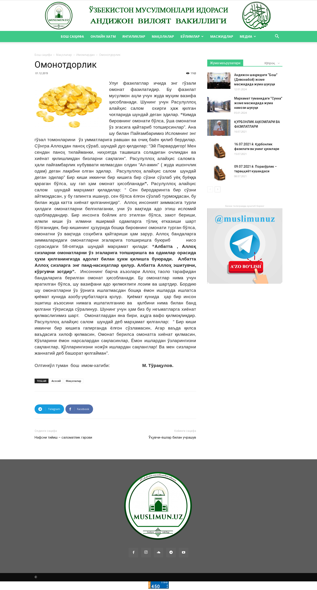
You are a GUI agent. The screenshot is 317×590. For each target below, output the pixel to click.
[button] (276, 37)
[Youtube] (183, 552)
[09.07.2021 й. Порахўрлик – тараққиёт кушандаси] (218, 172)
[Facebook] (133, 552)
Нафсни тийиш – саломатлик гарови (63, 437)
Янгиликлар (133, 36)
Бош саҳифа (72, 36)
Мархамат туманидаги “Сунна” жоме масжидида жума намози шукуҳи (258, 103)
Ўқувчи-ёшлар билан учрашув (172, 437)
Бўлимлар (190, 36)
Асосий (56, 381)
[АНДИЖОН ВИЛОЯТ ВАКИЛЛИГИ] (158, 16)
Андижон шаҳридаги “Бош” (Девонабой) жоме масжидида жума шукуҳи (255, 79)
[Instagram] (146, 552)
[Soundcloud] (158, 552)
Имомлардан (85, 55)
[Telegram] (171, 552)
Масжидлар (221, 36)
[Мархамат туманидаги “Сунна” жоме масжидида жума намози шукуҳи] (218, 104)
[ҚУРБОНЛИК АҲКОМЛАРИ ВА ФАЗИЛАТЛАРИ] (218, 128)
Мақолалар (163, 36)
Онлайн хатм (103, 36)
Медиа (246, 36)
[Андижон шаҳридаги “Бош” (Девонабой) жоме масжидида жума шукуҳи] (218, 81)
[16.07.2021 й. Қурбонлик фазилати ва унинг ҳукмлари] (218, 150)
